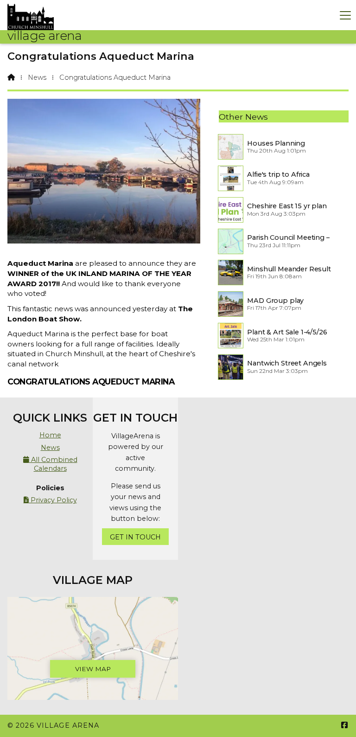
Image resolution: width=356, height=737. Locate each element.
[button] (345, 15)
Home (50, 435)
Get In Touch (135, 537)
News (37, 77)
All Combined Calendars (50, 463)
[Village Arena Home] (30, 15)
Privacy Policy (50, 500)
